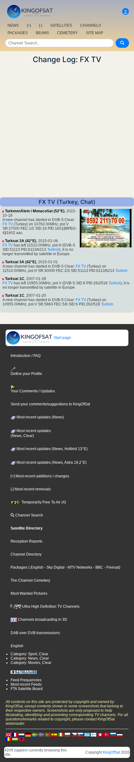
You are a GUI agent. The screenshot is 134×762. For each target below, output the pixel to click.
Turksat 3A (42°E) (20, 241)
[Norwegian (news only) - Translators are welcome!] (41, 734)
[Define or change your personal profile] (125, 12)
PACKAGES (17, 33)
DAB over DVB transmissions (35, 633)
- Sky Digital (54, 567)
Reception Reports (26, 541)
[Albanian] (21, 739)
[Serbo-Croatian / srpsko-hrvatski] (119, 734)
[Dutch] (21, 734)
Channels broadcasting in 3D (42, 619)
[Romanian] (8, 739)
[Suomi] (93, 734)
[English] (8, 734)
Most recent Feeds (26, 684)
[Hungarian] (15, 739)
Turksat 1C (14, 279)
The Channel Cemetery (30, 580)
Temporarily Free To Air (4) (43, 502)
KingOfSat (111, 752)
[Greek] (87, 734)
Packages (19, 567)
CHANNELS (90, 25)
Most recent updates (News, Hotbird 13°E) (52, 449)
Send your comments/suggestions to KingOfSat (50, 404)
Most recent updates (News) (40, 417)
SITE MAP (94, 33)
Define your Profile (26, 374)
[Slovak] (80, 734)
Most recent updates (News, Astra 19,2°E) (51, 462)
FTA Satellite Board (27, 689)
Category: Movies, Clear (31, 663)
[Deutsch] (28, 734)
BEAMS (42, 33)
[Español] (54, 734)
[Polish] (67, 734)
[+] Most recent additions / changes (40, 476)
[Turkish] (106, 734)
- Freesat (111, 567)
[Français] (15, 734)
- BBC (97, 567)
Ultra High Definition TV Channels (50, 606)
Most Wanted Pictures (29, 593)
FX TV (7, 224)
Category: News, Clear (30, 658)
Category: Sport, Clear (29, 654)
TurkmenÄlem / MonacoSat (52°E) (35, 211)
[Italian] (61, 734)
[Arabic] (100, 734)
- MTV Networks (78, 567)
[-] (40, 25)
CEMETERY (67, 33)
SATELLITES (61, 25)
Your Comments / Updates (33, 391)
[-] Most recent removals (31, 489)
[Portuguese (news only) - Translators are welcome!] (47, 734)
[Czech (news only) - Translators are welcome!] (74, 734)
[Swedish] (34, 734)
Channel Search (28, 515)
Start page (62, 338)
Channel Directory (26, 554)
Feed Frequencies (26, 680)
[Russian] (113, 734)
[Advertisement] (67, 130)
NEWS (13, 25)
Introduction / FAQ (26, 356)
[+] (29, 25)
